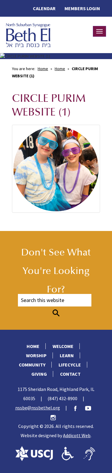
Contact (70, 374)
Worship (36, 355)
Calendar (44, 8)
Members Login (82, 8)
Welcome (63, 346)
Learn (67, 355)
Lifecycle (70, 365)
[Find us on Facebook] (78, 408)
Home (43, 68)
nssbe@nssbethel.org (37, 408)
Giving (39, 374)
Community (32, 365)
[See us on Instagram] (56, 417)
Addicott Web (76, 435)
